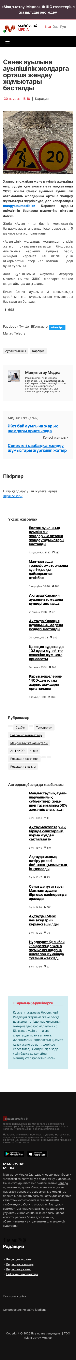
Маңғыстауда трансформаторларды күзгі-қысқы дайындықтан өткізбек (48, 569)
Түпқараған (44, 727)
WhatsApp (57, 327)
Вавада (63, 1183)
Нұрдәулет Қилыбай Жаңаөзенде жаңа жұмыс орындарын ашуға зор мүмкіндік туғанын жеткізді (47, 950)
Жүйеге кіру (12, 496)
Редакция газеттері (24, 758)
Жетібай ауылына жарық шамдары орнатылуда (33, 428)
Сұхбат (21, 727)
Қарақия (38, 351)
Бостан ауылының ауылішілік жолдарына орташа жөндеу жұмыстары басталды (46, 536)
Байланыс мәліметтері (26, 735)
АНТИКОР (17, 750)
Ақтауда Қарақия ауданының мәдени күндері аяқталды (46, 599)
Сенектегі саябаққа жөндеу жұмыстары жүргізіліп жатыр (37, 448)
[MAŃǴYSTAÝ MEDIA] (10, 29)
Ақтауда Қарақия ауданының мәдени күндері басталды (46, 625)
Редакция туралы (18, 1259)
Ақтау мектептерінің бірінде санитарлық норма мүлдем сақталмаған (47, 833)
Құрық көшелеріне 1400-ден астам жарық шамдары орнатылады (45, 682)
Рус (63, 27)
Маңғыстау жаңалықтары (29, 743)
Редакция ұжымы (23, 766)
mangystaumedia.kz (19, 206)
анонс (34, 750)
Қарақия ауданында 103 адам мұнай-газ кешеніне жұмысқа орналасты (46, 652)
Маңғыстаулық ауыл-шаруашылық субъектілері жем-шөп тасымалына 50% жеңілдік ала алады (48, 801)
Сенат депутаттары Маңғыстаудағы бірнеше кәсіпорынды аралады (48, 892)
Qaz (55, 27)
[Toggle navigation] (6, 41)
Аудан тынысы (15, 351)
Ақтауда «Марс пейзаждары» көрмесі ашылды (44, 920)
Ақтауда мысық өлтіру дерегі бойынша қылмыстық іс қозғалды (48, 862)
